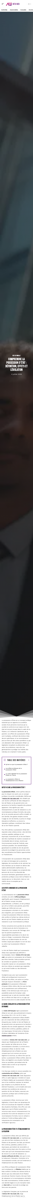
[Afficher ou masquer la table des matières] (27, 760)
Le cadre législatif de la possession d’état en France (16, 774)
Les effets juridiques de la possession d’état (14, 769)
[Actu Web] (13, 4)
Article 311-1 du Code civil (11, 798)
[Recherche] (25, 4)
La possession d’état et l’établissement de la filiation (14, 779)
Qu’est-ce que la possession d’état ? (17, 764)
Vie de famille (16, 356)
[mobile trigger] (3, 4)
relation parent (7, 1035)
